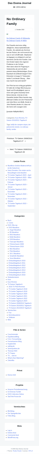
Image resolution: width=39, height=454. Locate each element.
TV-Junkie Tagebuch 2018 (18, 289)
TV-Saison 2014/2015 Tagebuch (20, 308)
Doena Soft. (12, 375)
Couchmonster (13, 334)
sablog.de (11, 346)
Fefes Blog (11, 416)
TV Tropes (11, 353)
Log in (10, 430)
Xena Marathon (15, 258)
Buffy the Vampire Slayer (19, 124)
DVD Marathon (14, 227)
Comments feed (13, 435)
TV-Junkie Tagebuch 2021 (18, 296)
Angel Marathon (15, 230)
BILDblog (11, 411)
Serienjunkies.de (14, 348)
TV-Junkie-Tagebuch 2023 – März (20, 177)
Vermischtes (12, 310)
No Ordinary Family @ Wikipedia (18, 38)
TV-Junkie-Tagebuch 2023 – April (19, 175)
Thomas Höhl (12, 351)
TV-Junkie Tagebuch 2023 (18, 301)
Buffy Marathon (15, 237)
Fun (10, 313)
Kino (9, 279)
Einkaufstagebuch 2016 (17, 275)
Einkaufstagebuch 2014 (17, 270)
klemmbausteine (14, 315)
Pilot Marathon (15, 251)
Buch (9, 220)
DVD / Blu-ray (12, 225)
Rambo (14, 129)
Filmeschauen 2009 (17, 244)
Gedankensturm (13, 277)
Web (9, 320)
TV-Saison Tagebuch (15, 284)
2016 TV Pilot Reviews (17, 286)
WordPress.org (13, 437)
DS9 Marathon (15, 239)
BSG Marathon (15, 234)
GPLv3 (30, 451)
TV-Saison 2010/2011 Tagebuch (20, 305)
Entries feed (12, 433)
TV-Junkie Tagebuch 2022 (18, 298)
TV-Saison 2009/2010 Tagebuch (20, 303)
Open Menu (21, 7)
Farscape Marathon (16, 242)
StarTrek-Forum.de (14, 396)
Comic (11, 223)
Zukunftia (11, 360)
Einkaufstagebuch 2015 (17, 272)
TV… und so (12, 355)
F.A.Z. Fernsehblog (14, 339)
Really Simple (17, 451)
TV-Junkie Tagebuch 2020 (18, 294)
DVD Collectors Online (16, 394)
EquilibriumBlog (13, 337)
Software (12, 317)
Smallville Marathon (17, 256)
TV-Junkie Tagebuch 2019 (18, 291)
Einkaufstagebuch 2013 (17, 268)
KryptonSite (12, 344)
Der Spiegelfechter (14, 413)
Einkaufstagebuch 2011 (17, 263)
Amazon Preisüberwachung (17, 389)
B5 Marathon (14, 232)
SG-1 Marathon (15, 253)
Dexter (17, 127)
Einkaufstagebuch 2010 (17, 260)
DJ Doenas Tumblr (14, 392)
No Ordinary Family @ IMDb (17, 40)
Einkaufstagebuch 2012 (17, 265)
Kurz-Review (19, 118)
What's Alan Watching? (16, 358)
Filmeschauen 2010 (17, 246)
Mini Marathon (15, 249)
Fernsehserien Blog (15, 341)
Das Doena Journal (19, 3)
